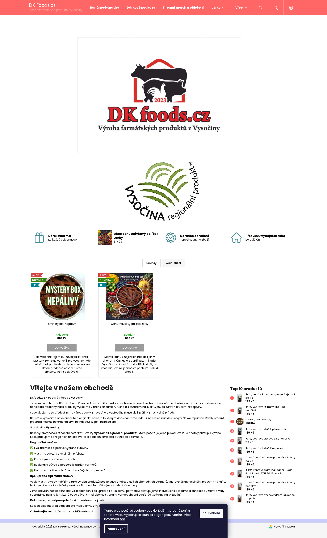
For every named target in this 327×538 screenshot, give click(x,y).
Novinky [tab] (151, 263)
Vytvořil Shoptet (284, 526)
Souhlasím (211, 513)
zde (122, 519)
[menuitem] (104, 7)
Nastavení (116, 529)
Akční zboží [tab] (173, 263)
